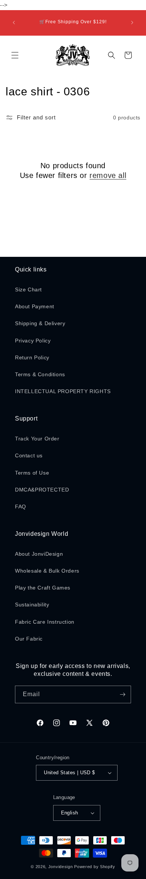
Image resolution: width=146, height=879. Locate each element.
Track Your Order (37, 439)
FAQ (20, 507)
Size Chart (28, 289)
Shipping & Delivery (40, 323)
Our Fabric (29, 639)
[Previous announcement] (14, 22)
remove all (107, 175)
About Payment (34, 306)
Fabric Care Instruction (44, 622)
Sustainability (32, 605)
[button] (15, 55)
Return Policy (32, 357)
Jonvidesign (60, 866)
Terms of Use (32, 473)
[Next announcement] (132, 22)
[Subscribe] (122, 694)
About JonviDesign (39, 554)
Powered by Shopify (94, 866)
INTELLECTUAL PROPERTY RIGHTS (63, 391)
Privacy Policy (33, 341)
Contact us (29, 455)
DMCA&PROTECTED (42, 490)
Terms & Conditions (40, 374)
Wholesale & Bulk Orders (47, 571)
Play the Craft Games (42, 588)
